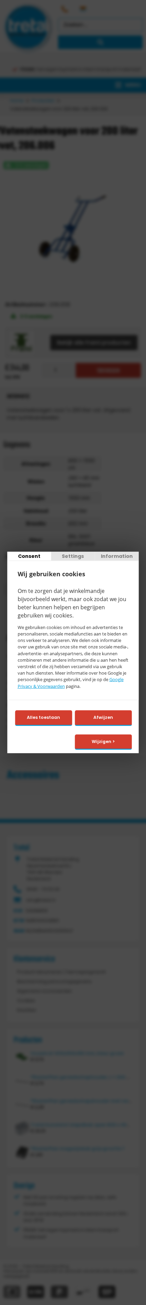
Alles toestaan (43, 717)
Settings (73, 556)
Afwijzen (103, 717)
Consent (29, 556)
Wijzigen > (103, 741)
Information (117, 556)
